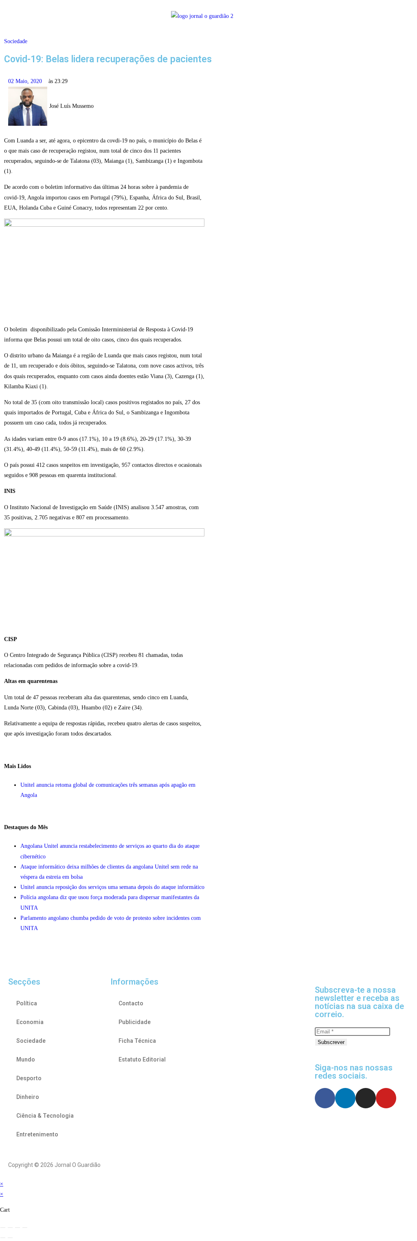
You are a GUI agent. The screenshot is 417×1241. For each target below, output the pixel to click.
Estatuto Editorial (142, 1059)
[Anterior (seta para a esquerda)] (3, 1238)
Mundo (25, 1059)
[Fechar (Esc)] (25, 1227)
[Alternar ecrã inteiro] (10, 1227)
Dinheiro (27, 1097)
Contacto (131, 1003)
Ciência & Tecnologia (45, 1115)
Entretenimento (37, 1134)
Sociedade (15, 41)
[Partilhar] (17, 1227)
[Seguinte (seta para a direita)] (10, 1238)
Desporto (29, 1078)
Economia (30, 1022)
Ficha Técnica (137, 1040)
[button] (41, 15)
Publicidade (135, 1022)
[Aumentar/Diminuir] (3, 1227)
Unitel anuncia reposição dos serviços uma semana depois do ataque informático (112, 887)
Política (26, 1003)
